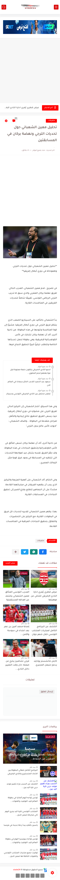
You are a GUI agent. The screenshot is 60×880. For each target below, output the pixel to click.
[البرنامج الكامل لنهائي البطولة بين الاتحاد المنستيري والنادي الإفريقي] (48, 771)
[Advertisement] (30, 71)
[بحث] (4, 7)
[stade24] (30, 7)
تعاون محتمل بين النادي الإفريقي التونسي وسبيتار (28, 394)
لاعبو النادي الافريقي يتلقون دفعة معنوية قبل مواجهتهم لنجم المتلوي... (30, 371)
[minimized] (23, 876)
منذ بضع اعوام (43, 366)
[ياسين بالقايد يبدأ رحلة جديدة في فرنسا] (48, 826)
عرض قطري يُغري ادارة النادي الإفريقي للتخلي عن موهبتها (21, 108)
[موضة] (32, 876)
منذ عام (52, 589)
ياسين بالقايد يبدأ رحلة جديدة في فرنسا (21, 825)
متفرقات (51, 121)
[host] (18, 876)
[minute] (28, 876)
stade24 (16, 870)
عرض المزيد (10, 563)
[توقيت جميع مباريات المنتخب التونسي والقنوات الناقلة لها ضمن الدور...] (48, 854)
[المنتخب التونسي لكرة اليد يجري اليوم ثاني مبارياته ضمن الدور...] (48, 813)
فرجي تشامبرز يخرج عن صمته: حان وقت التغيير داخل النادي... (17, 665)
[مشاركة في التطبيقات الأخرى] (15, 552)
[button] (43, 552)
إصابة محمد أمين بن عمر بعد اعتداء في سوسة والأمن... (16, 631)
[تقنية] (37, 876)
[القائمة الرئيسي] (56, 7)
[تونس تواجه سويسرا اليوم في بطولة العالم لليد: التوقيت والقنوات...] (48, 840)
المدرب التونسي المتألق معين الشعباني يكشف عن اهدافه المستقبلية (17, 596)
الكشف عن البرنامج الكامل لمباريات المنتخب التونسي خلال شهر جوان (44, 631)
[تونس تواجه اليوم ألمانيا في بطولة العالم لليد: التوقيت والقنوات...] (48, 799)
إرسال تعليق (47, 692)
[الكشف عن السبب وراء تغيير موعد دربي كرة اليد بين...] (48, 785)
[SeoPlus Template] (45, 870)
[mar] (42, 876)
